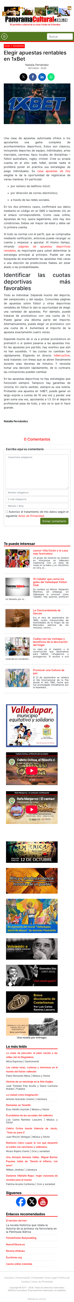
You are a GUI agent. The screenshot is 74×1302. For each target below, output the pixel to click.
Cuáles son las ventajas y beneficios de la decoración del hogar (50, 642)
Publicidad (37, 1277)
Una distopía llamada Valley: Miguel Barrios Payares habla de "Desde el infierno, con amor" (32, 1161)
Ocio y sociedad (14, 46)
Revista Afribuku (15, 1250)
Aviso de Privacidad (31, 516)
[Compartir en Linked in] (42, 77)
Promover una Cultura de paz (48, 671)
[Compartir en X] (23, 77)
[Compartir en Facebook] (33, 77)
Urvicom (42, 1299)
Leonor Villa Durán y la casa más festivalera (50, 552)
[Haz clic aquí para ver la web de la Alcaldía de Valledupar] (32, 725)
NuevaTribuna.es (15, 1244)
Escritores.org (14, 1257)
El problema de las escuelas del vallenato (29, 1115)
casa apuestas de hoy (53, 171)
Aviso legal (51, 1277)
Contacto (9, 1277)
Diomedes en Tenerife (18, 1105)
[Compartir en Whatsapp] (51, 77)
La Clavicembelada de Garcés (47, 612)
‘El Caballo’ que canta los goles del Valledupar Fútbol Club (50, 582)
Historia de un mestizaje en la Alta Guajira (29, 1081)
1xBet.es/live (62, 355)
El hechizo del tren (16, 1220)
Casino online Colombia (19, 1263)
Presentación (23, 1277)
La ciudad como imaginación (22, 1094)
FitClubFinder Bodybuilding (21, 1237)
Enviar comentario (54, 521)
